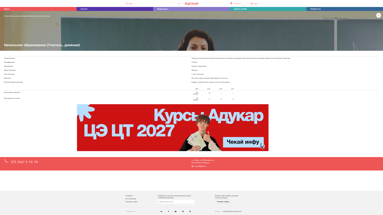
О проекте (129, 196)
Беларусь (238, 3)
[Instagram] (188, 212)
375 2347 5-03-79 (24, 162)
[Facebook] (166, 212)
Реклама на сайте (131, 202)
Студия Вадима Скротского (231, 211)
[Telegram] (181, 212)
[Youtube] (174, 212)
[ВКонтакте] (159, 212)
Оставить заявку (223, 201)
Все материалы (131, 199)
